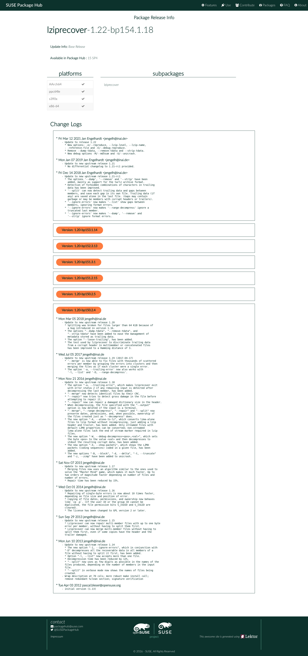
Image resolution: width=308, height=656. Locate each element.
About (301, 5)
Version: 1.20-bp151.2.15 (79, 278)
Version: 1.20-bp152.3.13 (79, 246)
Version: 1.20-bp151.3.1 (79, 262)
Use (228, 5)
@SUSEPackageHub (66, 629)
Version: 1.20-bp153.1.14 (79, 230)
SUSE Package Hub (24, 5)
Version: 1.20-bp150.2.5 (79, 294)
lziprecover (67, 30)
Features (210, 5)
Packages (268, 5)
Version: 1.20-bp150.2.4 (79, 310)
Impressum (57, 636)
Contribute (247, 5)
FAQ (286, 5)
